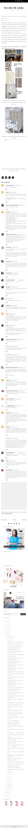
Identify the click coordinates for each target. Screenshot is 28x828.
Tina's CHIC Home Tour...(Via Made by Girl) (15, 735)
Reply (7, 189)
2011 (7, 632)
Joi (6, 298)
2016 (7, 622)
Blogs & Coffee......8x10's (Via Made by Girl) (15, 674)
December (9, 636)
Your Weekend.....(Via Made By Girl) (15, 671)
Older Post (24, 519)
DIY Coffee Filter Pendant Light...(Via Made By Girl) (15, 693)
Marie (7, 460)
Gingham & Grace (10, 185)
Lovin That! (8, 247)
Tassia (7, 313)
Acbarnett (8, 412)
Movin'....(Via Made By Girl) (13, 720)
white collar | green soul (12, 367)
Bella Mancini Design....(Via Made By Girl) (15, 707)
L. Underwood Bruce (10, 405)
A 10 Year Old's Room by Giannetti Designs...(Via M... (15, 655)
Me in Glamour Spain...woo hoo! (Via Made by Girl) (15, 684)
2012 (7, 630)
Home (2, 1)
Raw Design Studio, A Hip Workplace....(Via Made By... (14, 766)
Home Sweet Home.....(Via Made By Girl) (15, 700)
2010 (7, 634)
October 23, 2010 (11, 298)
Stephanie (8, 305)
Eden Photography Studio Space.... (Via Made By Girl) (15, 665)
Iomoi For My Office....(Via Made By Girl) (15, 752)
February (9, 786)
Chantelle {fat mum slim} (12, 390)
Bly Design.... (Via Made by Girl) (15, 704)
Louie (7, 325)
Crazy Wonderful (10, 398)
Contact (11, 1)
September (9, 772)
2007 (7, 794)
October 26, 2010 (12, 460)
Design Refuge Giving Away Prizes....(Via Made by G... (13, 648)
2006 (7, 796)
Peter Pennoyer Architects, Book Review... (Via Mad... (15, 739)
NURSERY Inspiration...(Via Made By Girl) (15, 749)
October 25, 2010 (14, 426)
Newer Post (3, 519)
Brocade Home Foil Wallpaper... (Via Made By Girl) (15, 652)
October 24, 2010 (18, 398)
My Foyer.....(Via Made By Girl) (14, 644)
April (8, 782)
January (9, 788)
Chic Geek (8, 261)
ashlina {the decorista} (11, 234)
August (9, 774)
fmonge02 (8, 426)
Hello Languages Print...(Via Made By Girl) (15, 718)
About (6, 1)
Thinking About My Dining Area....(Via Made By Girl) (15, 669)
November (9, 638)
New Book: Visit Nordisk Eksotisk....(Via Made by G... (14, 723)
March (8, 784)
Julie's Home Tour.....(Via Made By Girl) (15, 727)
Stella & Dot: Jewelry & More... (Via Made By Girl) (15, 742)
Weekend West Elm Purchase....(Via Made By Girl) (15, 756)
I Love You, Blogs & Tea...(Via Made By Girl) (15, 770)
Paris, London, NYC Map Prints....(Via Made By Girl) (15, 681)
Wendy (7, 192)
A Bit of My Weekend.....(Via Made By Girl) (15, 730)
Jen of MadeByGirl (10, 280)
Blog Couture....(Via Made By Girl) (15, 763)
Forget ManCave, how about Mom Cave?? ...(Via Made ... (15, 745)
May (8, 780)
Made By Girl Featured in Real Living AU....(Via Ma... (14, 759)
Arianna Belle (9, 470)
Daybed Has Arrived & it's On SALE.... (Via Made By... (14, 690)
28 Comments (6, 20)
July (8, 776)
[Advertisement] (13, 816)
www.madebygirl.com (7, 513)
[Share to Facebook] (3, 178)
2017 (7, 620)
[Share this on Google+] (9, 178)
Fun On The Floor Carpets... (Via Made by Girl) (15, 696)
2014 (7, 626)
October (9, 640)
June (8, 778)
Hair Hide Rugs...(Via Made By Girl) (15, 687)
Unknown (8, 212)
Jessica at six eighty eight (12, 205)
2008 (7, 792)
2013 (7, 628)
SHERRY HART (9, 273)
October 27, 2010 (16, 470)
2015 (7, 624)
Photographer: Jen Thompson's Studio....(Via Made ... (15, 714)
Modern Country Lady (11, 339)
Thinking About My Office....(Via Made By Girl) (15, 678)
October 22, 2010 (17, 185)
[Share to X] (6, 178)
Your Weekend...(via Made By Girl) (15, 642)
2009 (7, 790)
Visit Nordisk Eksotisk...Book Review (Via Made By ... (14, 662)
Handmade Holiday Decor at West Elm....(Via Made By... (15, 659)
